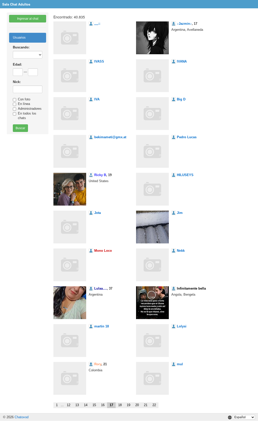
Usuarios (19, 37)
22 (154, 405)
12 (68, 405)
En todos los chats (27, 115)
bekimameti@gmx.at (110, 137)
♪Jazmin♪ (184, 23)
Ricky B (100, 175)
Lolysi (181, 326)
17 (111, 405)
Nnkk (181, 250)
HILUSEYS (185, 175)
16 (103, 405)
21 (145, 405)
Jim (180, 213)
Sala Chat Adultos (16, 4)
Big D (181, 99)
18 (120, 405)
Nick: (17, 82)
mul (180, 364)
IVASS (99, 61)
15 (94, 405)
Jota (97, 213)
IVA (97, 99)
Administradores (30, 108)
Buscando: (21, 47)
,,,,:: (97, 23)
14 (85, 405)
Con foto (24, 99)
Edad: (17, 64)
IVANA (182, 61)
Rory (97, 364)
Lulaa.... (100, 288)
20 (137, 405)
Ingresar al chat (27, 18)
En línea (24, 104)
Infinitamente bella (191, 288)
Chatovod (21, 417)
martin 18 (101, 326)
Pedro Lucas (187, 137)
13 (77, 405)
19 (128, 405)
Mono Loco (103, 250)
